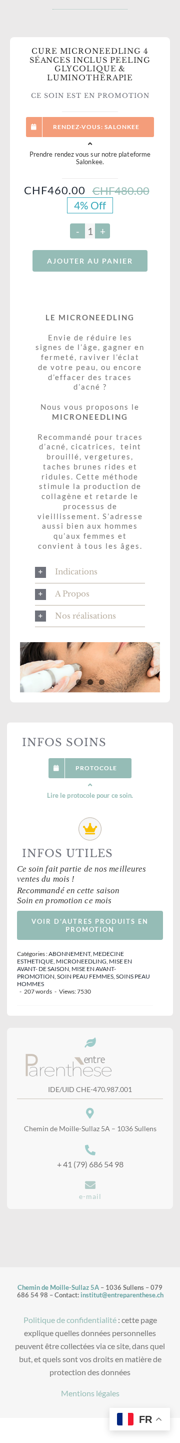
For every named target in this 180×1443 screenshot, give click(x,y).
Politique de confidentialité (70, 1320)
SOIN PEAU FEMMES (85, 976)
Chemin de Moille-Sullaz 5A (58, 1287)
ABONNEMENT (69, 953)
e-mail (90, 1196)
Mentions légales (90, 1393)
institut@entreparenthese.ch (122, 1295)
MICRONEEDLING (81, 961)
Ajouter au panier (90, 261)
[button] (90, 572)
